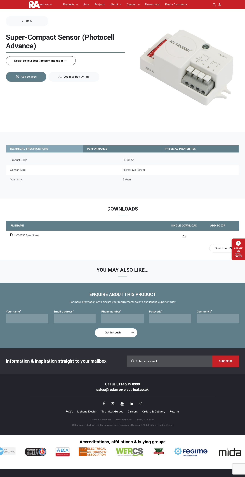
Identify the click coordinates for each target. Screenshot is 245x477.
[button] (76, 4)
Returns (174, 411)
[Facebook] (104, 404)
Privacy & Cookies (145, 419)
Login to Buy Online (76, 76)
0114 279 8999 (128, 384)
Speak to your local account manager (38, 61)
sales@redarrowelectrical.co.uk (122, 389)
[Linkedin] (131, 404)
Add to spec (28, 76)
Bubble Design (165, 425)
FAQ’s (69, 411)
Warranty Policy (123, 419)
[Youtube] (122, 404)
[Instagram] (140, 404)
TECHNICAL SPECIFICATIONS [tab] (29, 148)
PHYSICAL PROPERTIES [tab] (180, 148)
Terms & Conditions (101, 419)
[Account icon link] (219, 4)
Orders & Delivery (153, 411)
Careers (133, 411)
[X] (113, 404)
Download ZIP (224, 248)
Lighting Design (87, 411)
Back (29, 21)
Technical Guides (112, 411)
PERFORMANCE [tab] (97, 148)
